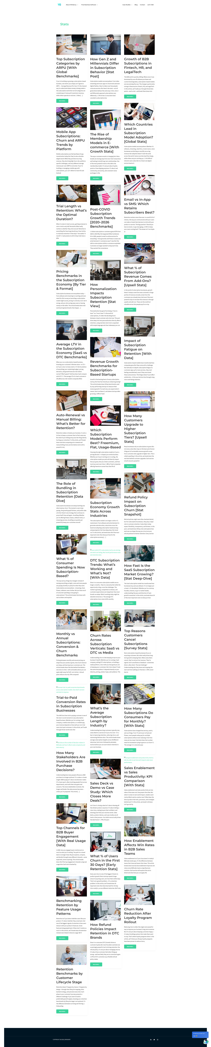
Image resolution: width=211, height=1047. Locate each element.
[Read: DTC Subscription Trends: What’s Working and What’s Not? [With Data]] (105, 552)
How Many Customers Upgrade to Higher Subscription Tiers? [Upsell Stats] (135, 429)
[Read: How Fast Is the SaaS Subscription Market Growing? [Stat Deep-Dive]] (139, 553)
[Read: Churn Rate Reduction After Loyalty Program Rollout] (139, 894)
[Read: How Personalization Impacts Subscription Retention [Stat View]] (105, 270)
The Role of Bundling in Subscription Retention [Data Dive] (69, 492)
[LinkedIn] (150, 1039)
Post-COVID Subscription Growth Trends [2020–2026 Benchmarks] (102, 217)
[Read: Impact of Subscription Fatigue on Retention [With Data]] (139, 326)
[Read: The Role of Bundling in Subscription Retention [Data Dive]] (71, 469)
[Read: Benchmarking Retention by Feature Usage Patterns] (71, 886)
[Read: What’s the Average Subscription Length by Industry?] (105, 694)
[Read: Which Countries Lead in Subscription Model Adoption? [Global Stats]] (139, 111)
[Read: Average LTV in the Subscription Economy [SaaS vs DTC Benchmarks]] (71, 330)
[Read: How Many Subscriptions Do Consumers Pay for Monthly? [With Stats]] (139, 694)
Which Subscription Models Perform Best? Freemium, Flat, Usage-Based (105, 438)
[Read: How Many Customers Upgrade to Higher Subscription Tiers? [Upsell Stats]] (139, 401)
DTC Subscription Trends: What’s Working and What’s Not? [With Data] (105, 568)
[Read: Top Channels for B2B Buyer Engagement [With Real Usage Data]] (71, 813)
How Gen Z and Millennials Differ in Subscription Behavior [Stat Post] (104, 67)
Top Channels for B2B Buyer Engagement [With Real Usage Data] (71, 836)
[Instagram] (157, 1039)
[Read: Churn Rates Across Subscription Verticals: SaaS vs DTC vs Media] (105, 621)
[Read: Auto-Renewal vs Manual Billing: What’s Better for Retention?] (71, 400)
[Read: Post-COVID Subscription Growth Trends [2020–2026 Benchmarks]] (105, 195)
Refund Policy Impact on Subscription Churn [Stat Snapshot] (136, 505)
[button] (77, 5)
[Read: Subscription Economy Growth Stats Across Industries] (105, 488)
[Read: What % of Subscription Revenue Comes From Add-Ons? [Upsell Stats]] (139, 253)
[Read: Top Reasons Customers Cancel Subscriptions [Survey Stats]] (139, 618)
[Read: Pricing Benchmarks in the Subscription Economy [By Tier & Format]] (71, 258)
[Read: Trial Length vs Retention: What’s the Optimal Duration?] (71, 193)
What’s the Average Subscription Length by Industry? (101, 716)
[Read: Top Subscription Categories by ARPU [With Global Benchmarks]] (71, 44)
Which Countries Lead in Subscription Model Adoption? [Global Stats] (138, 133)
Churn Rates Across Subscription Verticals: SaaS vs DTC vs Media (104, 644)
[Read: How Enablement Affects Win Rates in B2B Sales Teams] (139, 826)
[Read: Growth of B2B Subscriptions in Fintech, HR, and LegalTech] (139, 44)
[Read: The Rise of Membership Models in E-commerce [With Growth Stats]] (105, 120)
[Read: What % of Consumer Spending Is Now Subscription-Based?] (71, 544)
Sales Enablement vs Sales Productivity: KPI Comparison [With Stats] (139, 776)
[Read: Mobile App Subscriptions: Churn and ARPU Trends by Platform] (71, 117)
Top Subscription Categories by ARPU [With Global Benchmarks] (70, 67)
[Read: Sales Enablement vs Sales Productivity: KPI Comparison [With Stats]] (139, 760)
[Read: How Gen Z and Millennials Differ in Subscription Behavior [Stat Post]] (105, 44)
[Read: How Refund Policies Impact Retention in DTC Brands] (105, 910)
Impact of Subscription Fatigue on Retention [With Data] (137, 349)
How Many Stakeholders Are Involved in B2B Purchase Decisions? (70, 761)
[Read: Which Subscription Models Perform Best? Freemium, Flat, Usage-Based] (105, 415)
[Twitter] (154, 1039)
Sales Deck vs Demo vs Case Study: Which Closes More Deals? (102, 791)
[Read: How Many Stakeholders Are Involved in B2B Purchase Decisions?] (71, 745)
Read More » (62, 100)
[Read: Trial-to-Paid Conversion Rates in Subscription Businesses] (71, 690)
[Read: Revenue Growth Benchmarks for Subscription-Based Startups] (105, 347)
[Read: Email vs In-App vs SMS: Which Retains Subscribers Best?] (139, 185)
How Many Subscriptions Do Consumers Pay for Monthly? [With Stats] (138, 717)
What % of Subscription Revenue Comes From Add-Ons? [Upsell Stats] (138, 276)
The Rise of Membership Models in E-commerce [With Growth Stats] (104, 142)
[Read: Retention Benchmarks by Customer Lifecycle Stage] (71, 954)
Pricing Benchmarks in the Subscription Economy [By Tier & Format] (71, 280)
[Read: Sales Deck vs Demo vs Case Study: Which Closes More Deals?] (105, 769)
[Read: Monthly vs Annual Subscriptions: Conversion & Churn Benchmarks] (71, 619)
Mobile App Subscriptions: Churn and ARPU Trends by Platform (70, 140)
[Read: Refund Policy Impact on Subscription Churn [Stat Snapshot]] (139, 482)
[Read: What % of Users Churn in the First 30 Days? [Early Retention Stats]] (105, 841)
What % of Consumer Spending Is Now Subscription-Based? (70, 567)
